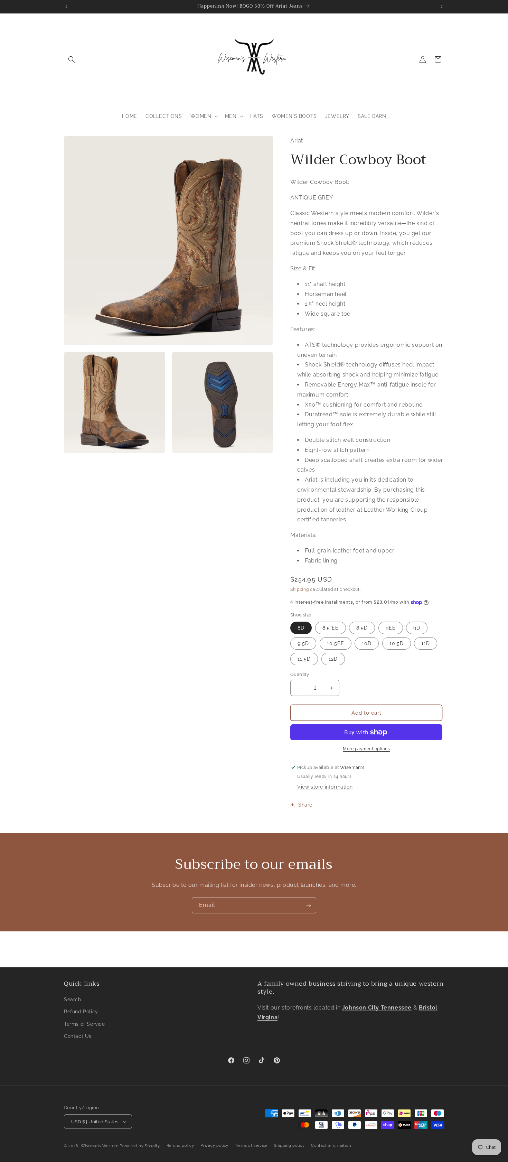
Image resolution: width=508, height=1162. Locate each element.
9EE (391, 628)
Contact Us (78, 1036)
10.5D (396, 643)
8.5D (362, 628)
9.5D (303, 643)
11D (425, 643)
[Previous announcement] (66, 6)
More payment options (366, 748)
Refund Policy (81, 1011)
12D (333, 659)
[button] (71, 59)
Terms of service (251, 1145)
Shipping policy (289, 1145)
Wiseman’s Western (100, 1146)
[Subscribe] (308, 905)
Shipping (299, 589)
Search (72, 999)
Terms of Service (84, 1024)
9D (416, 628)
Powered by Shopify (140, 1146)
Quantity (299, 674)
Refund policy (180, 1145)
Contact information (331, 1145)
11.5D (304, 659)
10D (366, 643)
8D (301, 628)
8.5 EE (330, 628)
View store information (324, 787)
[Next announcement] (441, 6)
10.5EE (335, 643)
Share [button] (305, 805)
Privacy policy (214, 1145)
